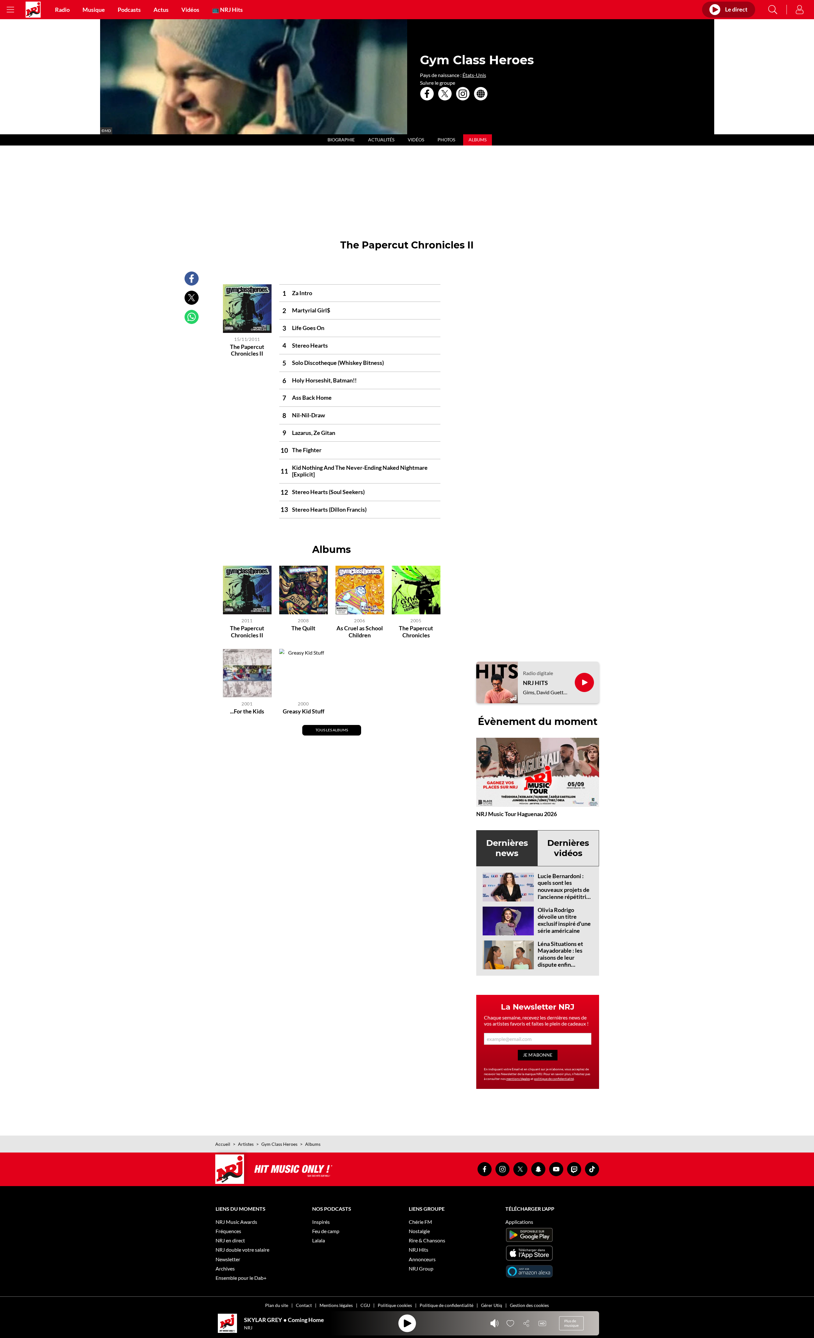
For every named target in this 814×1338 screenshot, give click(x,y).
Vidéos (190, 9)
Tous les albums (331, 730)
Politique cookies (395, 1305)
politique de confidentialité (554, 1079)
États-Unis (474, 75)
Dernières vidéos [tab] (568, 848)
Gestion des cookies (529, 1305)
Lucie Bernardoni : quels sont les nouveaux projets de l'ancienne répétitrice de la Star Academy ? (565, 889)
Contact (304, 1305)
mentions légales (518, 1079)
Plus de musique (571, 1323)
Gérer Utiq (491, 1305)
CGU (365, 1305)
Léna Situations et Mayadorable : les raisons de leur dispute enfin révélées (560, 957)
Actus (161, 9)
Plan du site (276, 1305)
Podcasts (129, 9)
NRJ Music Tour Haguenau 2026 (516, 813)
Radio (62, 9)
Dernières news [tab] (507, 848)
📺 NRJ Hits (227, 9)
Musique (94, 9)
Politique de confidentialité (446, 1305)
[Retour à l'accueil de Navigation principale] (33, 10)
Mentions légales (336, 1305)
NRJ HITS (535, 683)
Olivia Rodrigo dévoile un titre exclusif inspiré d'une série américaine (564, 920)
